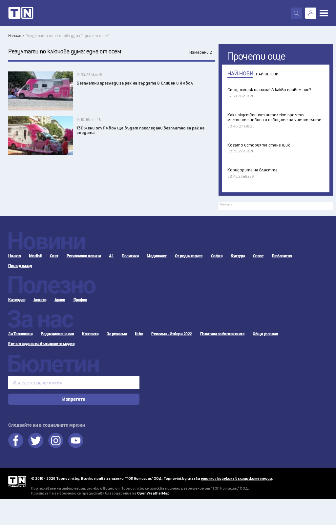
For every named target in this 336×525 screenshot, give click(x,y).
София (217, 256)
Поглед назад (20, 265)
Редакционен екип (57, 334)
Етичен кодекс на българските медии (41, 343)
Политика (130, 256)
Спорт (258, 256)
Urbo (139, 334)
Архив (59, 300)
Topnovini (17, 481)
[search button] (296, 13)
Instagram (55, 440)
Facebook (15, 440)
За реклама (117, 334)
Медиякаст (157, 256)
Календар (16, 300)
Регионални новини (84, 256)
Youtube (75, 440)
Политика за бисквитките (222, 334)
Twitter (35, 440)
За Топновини (20, 334)
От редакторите (189, 256)
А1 (111, 256)
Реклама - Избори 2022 (171, 334)
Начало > (16, 35)
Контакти (90, 334)
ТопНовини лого (20, 13)
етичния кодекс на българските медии (236, 478)
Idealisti (35, 256)
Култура (238, 256)
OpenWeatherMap (153, 493)
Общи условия (265, 334)
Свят (54, 256)
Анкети (39, 300)
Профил (80, 300)
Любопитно (282, 256)
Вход (310, 13)
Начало (14, 256)
